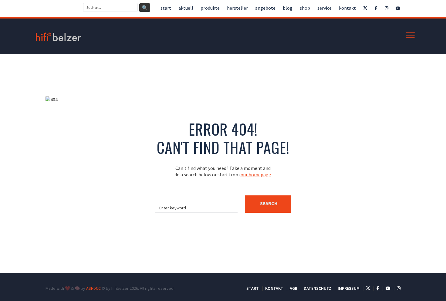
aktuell (185, 8)
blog (287, 8)
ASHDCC (93, 288)
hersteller (237, 8)
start (165, 8)
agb (293, 288)
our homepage (256, 174)
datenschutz (317, 288)
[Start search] (268, 204)
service (324, 8)
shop (305, 8)
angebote (265, 8)
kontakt (347, 8)
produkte (210, 8)
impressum (349, 288)
